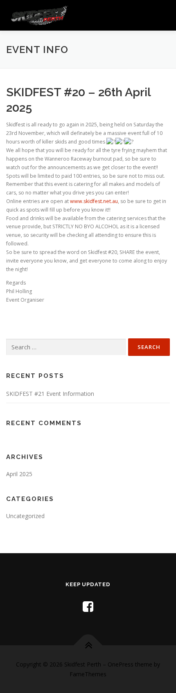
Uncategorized (25, 516)
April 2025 (19, 474)
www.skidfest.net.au (94, 201)
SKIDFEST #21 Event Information (50, 393)
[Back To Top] (88, 645)
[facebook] (88, 606)
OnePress (120, 664)
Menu (162, 15)
